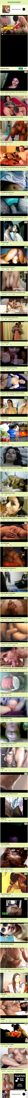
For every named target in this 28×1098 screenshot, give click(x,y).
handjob (8, 996)
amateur (8, 369)
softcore (3, 444)
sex (2, 169)
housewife (12, 394)
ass (5, 946)
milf (7, 394)
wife (12, 469)
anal (2, 319)
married (11, 720)
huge (6, 845)
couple (2, 244)
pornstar (12, 118)
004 (6, 695)
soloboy (12, 219)
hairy (2, 845)
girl (6, 194)
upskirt (9, 820)
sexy (2, 93)
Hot (21, 68)
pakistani (7, 118)
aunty (10, 143)
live (11, 169)
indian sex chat (10, 1071)
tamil (2, 143)
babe (6, 319)
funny (7, 720)
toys (9, 294)
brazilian (11, 870)
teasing (8, 444)
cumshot (7, 219)
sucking (7, 269)
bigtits (6, 545)
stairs (5, 820)
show (12, 745)
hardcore (3, 394)
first (2, 118)
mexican (7, 920)
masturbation (4, 294)
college (12, 519)
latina (11, 920)
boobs (2, 419)
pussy (2, 194)
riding (10, 1021)
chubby (13, 294)
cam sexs (3, 1071)
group (6, 93)
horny (7, 244)
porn (2, 545)
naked (7, 419)
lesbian (12, 269)
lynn (9, 795)
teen (10, 93)
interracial (10, 319)
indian (6, 143)
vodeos (10, 695)
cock (2, 219)
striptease (11, 194)
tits (2, 795)
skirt (5, 795)
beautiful (3, 519)
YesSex (13, 2)
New (25, 68)
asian (8, 469)
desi (11, 244)
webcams (7, 169)
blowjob (3, 369)
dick (10, 770)
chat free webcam (19, 1071)
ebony (10, 1046)
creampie (3, 469)
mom (10, 670)
